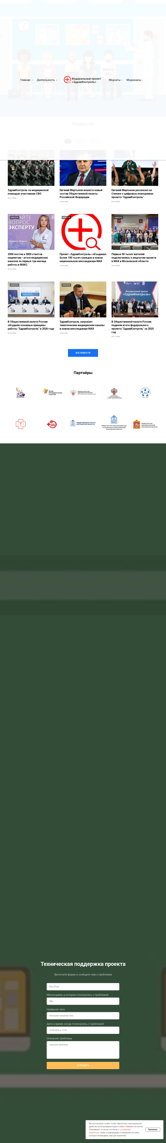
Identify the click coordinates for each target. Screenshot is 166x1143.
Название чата (56, 1009)
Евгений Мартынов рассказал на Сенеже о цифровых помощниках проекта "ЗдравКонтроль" (132, 194)
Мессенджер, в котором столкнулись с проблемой (77, 994)
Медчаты (114, 80)
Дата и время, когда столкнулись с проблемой (75, 1023)
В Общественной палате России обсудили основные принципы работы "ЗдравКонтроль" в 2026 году (31, 325)
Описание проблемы (59, 1038)
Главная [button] (25, 80)
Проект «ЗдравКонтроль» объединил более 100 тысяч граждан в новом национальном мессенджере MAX (83, 258)
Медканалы (133, 80)
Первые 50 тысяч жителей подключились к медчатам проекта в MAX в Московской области (134, 258)
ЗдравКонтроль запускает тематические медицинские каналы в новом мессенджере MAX (82, 325)
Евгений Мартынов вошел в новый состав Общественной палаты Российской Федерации (81, 194)
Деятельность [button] (46, 80)
